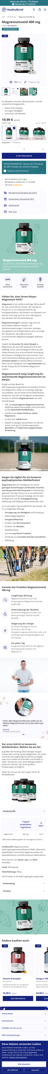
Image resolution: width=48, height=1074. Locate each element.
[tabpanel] (24, 844)
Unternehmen (7, 1014)
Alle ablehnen (12, 1070)
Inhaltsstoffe (9, 811)
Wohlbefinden (11, 17)
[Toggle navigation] (45, 10)
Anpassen (35, 1070)
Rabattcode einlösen (25, 4)
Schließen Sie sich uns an (12, 1028)
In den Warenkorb (24, 156)
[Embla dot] (23, 734)
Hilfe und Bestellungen (11, 1035)
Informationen (7, 1021)
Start (3, 17)
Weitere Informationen (18, 1057)
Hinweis (7, 891)
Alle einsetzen (24, 1064)
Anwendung (9, 883)
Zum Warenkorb (18, 998)
